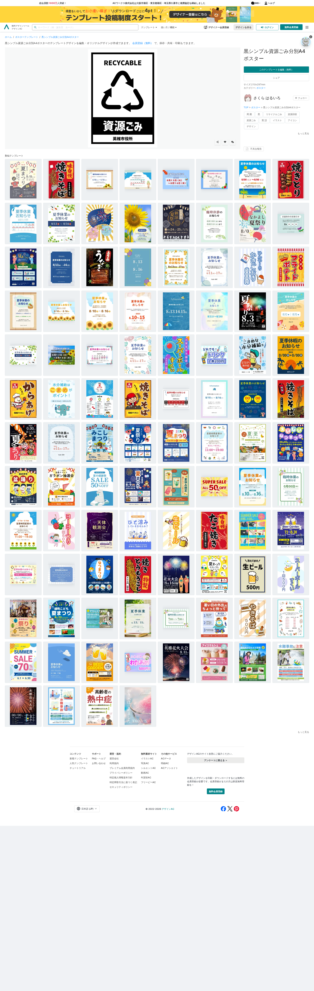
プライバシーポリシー (121, 772)
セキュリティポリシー (121, 787)
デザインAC (168, 808)
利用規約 (114, 763)
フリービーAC (148, 782)
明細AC (165, 763)
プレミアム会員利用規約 (122, 768)
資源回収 (292, 114)
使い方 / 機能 (167, 27)
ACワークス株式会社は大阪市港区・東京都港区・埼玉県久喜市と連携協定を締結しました (159, 3)
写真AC (145, 763)
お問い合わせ (99, 763)
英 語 (264, 120)
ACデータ (166, 758)
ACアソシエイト (169, 768)
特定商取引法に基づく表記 (123, 782)
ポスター (261, 87)
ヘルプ (271, 3)
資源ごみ (251, 120)
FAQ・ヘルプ (99, 758)
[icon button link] (307, 27)
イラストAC (147, 758)
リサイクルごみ (274, 114)
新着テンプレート (79, 758)
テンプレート (148, 27)
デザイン (251, 126)
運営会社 (114, 758)
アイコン (292, 120)
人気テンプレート (79, 763)
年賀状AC (146, 777)
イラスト (277, 120)
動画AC (145, 772)
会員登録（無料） (142, 43)
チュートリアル (78, 768)
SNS (256, 3)
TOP (246, 107)
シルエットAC (148, 768)
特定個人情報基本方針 (121, 777)
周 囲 (249, 114)
